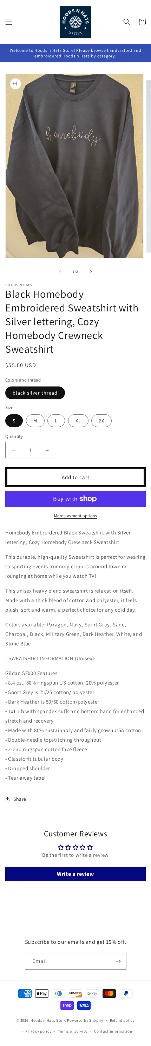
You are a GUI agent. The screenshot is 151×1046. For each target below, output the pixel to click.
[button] (9, 22)
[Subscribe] (118, 961)
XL (78, 420)
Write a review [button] (75, 874)
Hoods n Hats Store (48, 1020)
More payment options (75, 515)
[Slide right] (91, 271)
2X (101, 420)
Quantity (14, 436)
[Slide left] (60, 271)
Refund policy (122, 1020)
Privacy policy (38, 1031)
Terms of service (72, 1031)
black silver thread (35, 393)
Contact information (113, 1031)
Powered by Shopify (85, 1020)
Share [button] (19, 799)
